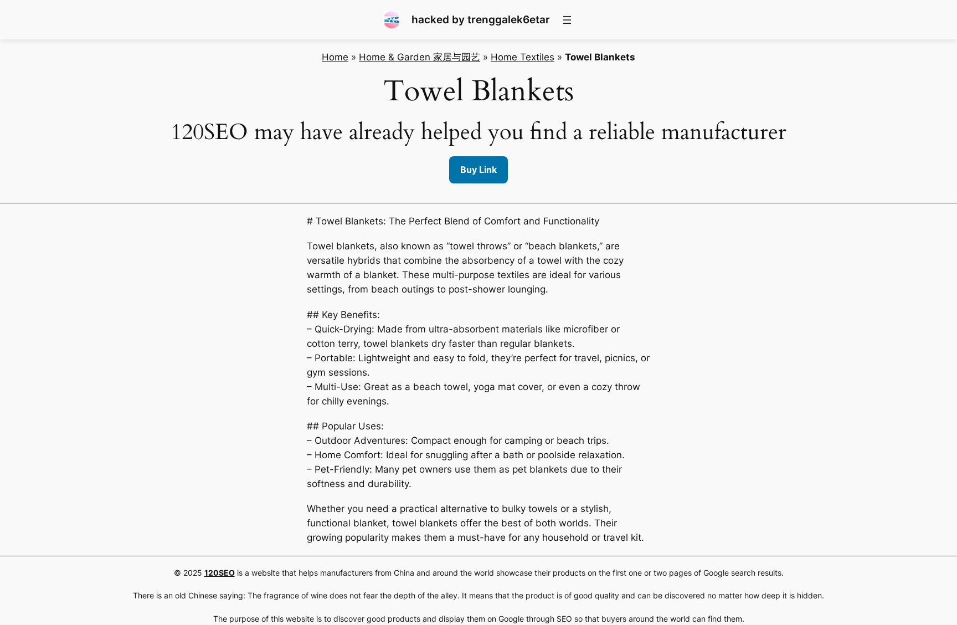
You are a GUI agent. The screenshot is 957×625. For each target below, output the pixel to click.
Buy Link (478, 169)
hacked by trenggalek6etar (480, 19)
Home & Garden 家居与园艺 (419, 57)
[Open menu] (567, 20)
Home (335, 57)
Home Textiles (522, 57)
